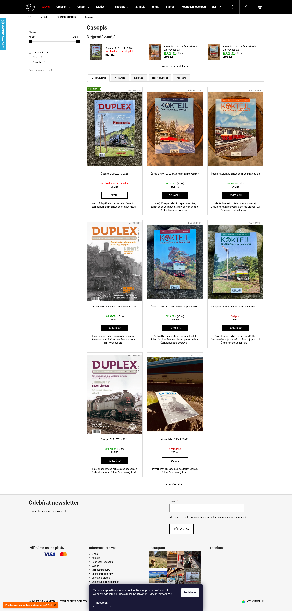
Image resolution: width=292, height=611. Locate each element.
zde (170, 594)
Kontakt (96, 557)
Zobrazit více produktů (174, 66)
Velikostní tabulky (101, 569)
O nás (95, 554)
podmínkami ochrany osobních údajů (225, 517)
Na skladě (40, 52)
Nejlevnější (120, 78)
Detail (114, 195)
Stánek (95, 565)
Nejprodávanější (160, 78)
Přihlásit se (181, 528)
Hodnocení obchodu (102, 562)
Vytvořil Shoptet (255, 601)
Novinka (39, 62)
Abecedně (181, 78)
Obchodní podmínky (102, 573)
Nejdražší (138, 78)
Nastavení (102, 602)
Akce (37, 57)
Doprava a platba (101, 577)
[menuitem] (46, 7)
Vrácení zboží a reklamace (105, 581)
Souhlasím (190, 592)
